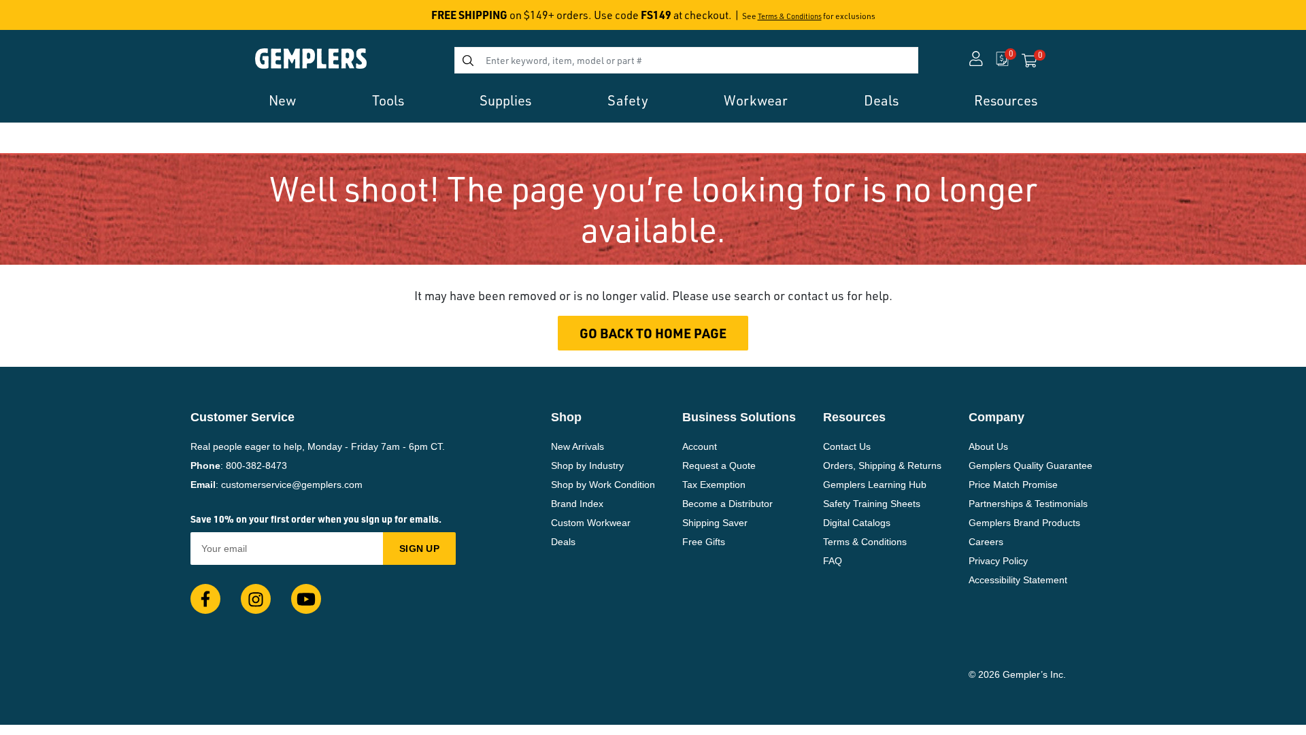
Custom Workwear (591, 522)
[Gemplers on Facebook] (205, 599)
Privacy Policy (998, 560)
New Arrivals (577, 446)
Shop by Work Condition (603, 484)
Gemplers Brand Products (1024, 522)
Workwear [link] (756, 100)
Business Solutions (739, 417)
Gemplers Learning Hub (874, 484)
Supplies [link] (505, 100)
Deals (563, 541)
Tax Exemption (714, 484)
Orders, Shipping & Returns (882, 465)
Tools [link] (388, 100)
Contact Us (847, 446)
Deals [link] (881, 100)
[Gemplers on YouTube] (306, 599)
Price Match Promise (1013, 484)
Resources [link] (1005, 100)
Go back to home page (653, 333)
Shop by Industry (587, 465)
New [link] (282, 100)
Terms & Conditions (790, 16)
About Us (988, 446)
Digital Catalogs (856, 522)
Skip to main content (59, 19)
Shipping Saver (715, 522)
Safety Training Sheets (871, 503)
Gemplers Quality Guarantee (1030, 465)
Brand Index (577, 503)
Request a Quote (719, 465)
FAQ (832, 560)
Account (699, 446)
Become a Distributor (727, 503)
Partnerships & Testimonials (1028, 503)
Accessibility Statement (1018, 579)
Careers (986, 541)
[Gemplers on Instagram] (256, 599)
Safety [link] (627, 100)
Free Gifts (703, 541)
